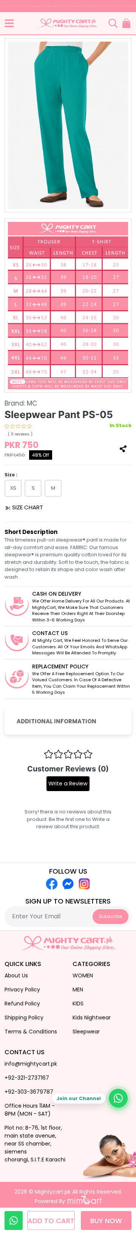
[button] (9, 23)
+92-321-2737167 (27, 1078)
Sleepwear (86, 1031)
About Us (16, 975)
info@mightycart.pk (31, 1064)
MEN (78, 989)
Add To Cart (51, 1220)
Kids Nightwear (92, 1017)
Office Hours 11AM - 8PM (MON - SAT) (30, 1110)
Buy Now (106, 1220)
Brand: (21, 403)
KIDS (78, 1003)
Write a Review (68, 783)
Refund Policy (22, 1003)
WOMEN (83, 975)
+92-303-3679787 (29, 1092)
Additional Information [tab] (56, 721)
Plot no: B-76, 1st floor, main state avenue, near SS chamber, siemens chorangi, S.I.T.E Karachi (35, 1143)
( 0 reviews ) (20, 434)
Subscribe (110, 916)
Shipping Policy (24, 1017)
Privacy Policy (22, 989)
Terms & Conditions (31, 1031)
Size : (11, 474)
